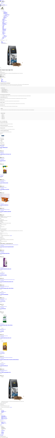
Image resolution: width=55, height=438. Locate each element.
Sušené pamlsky (4, 19)
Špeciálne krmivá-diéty (5, 20)
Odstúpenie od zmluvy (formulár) (4, 418)
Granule (4, 11)
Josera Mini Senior (3, 308)
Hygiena (3, 21)
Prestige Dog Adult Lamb (4, 365)
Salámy (4, 18)
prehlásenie (11, 235)
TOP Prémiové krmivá (6, 13)
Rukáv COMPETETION (4, 147)
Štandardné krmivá (5, 12)
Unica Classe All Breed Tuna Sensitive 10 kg (6, 281)
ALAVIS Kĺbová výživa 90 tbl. (4, 189)
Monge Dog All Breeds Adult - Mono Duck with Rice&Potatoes (9, 359)
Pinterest (2, 79)
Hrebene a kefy (4, 23)
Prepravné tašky (4, 33)
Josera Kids (2, 331)
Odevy (3, 38)
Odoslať (2, 237)
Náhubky (3, 25)
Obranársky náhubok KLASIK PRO (5, 211)
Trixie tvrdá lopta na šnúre (4, 182)
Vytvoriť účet (2, 423)
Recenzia (1, 234)
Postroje (3, 27)
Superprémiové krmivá (6, 14)
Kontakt (1, 424)
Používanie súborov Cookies (4, 417)
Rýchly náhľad (2, 159)
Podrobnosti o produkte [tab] (3, 81)
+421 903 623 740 (3, 430)
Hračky (3, 28)
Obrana (2, 34)
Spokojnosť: (2, 231)
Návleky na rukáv (4, 37)
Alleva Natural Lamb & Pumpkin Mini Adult (7, 246)
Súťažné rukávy (5, 36)
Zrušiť (0, 237)
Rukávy (4, 35)
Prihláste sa (2, 422)
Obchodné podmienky (3, 415)
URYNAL (1, 176)
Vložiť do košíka (2, 76)
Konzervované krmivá (5, 16)
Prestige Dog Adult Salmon (4, 294)
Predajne (2, 412)
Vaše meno (1, 233)
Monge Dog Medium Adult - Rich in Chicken (6, 288)
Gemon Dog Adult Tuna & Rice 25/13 (5, 337)
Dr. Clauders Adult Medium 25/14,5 (5, 372)
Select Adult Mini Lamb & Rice (5, 253)
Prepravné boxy (4, 32)
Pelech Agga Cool (2, 160)
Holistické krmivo (5, 15)
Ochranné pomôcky (4, 30)
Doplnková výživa (4, 29)
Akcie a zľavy (2, 410)
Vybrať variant (2, 150)
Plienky (3, 22)
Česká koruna (2, 2)
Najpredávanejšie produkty (3, 411)
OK (0, 218)
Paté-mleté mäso (5, 17)
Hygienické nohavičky (5, 24)
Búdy (3, 31)
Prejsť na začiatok (1, 434)
